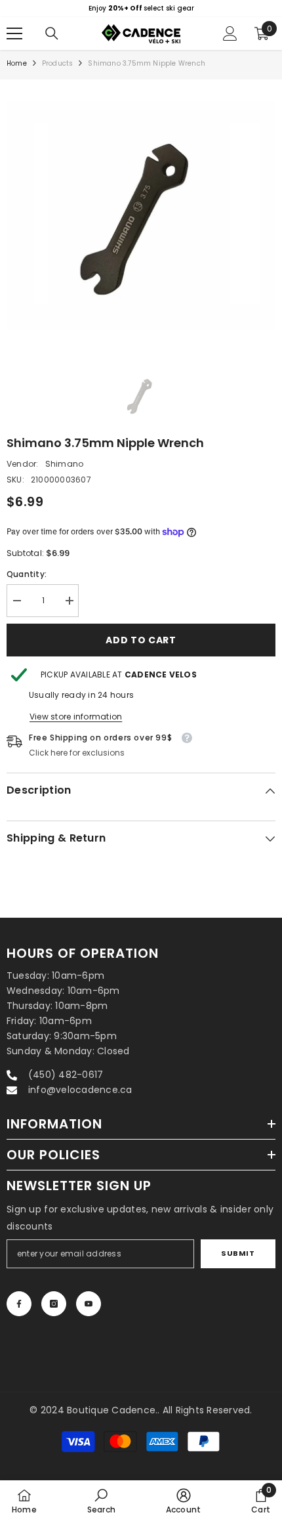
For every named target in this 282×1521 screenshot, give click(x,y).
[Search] (52, 33)
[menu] (14, 33)
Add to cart (141, 640)
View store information (76, 716)
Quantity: (27, 574)
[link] (101, 1500)
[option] (141, 8)
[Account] (230, 33)
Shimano (64, 463)
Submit (237, 1253)
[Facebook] (19, 1303)
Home (17, 63)
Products (57, 63)
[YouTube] (88, 1303)
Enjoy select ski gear (141, 8)
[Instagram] (53, 1303)
